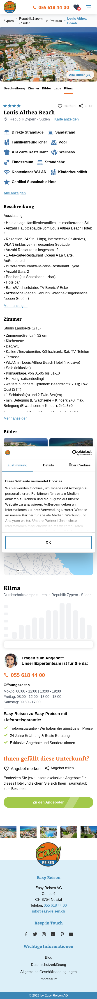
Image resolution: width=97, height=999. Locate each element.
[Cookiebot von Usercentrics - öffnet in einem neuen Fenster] (72, 453)
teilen (89, 106)
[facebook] (26, 934)
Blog (48, 957)
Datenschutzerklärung (48, 965)
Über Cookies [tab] (79, 465)
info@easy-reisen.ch (48, 911)
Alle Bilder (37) (80, 75)
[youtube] (71, 934)
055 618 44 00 (53, 7)
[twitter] (34, 934)
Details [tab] (48, 465)
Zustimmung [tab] (17, 465)
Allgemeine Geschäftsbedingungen (48, 972)
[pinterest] (62, 934)
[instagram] (44, 934)
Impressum (48, 979)
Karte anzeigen (66, 119)
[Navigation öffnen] (88, 7)
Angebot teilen (62, 768)
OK (48, 542)
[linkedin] (53, 934)
